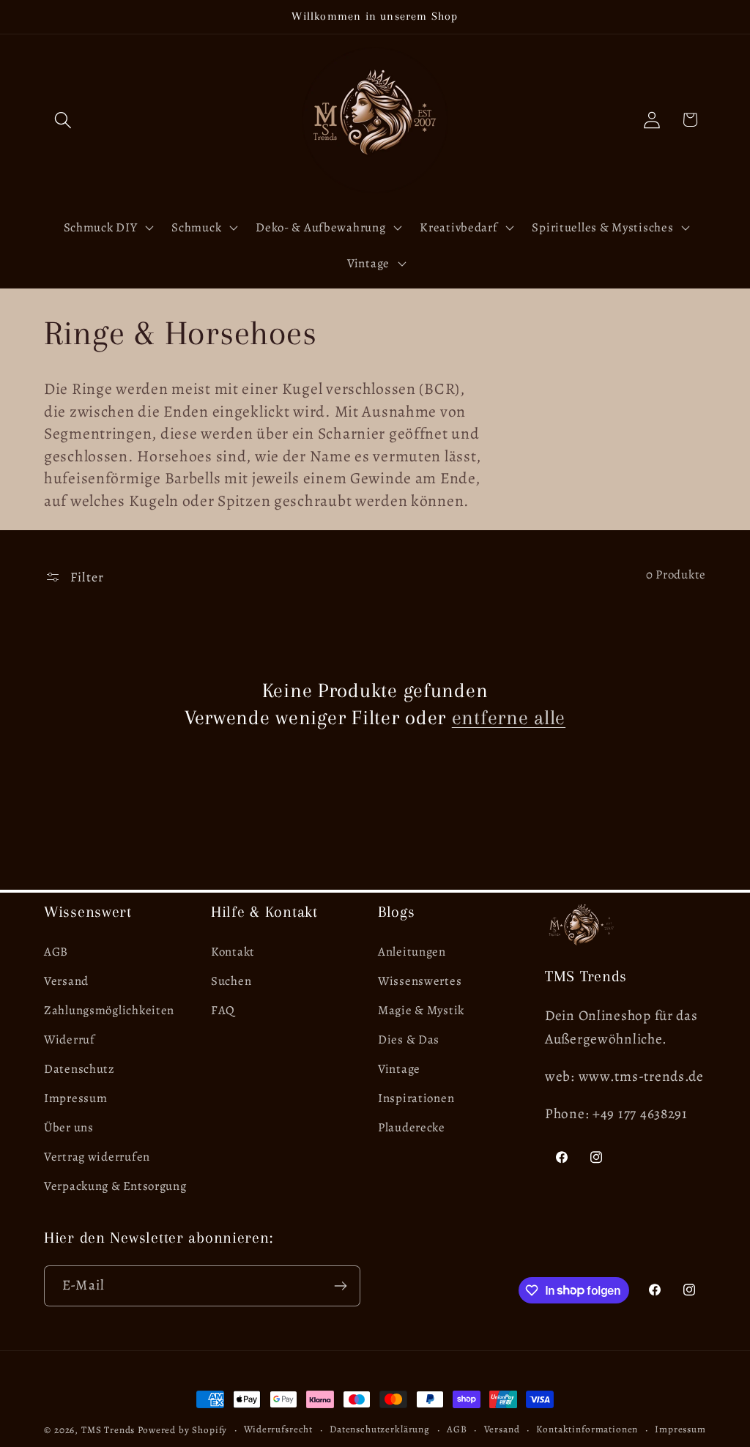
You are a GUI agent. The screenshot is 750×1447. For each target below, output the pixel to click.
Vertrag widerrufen (97, 1156)
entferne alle (508, 717)
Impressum (75, 1098)
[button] (63, 119)
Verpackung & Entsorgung (115, 1186)
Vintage (399, 1068)
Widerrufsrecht (278, 1429)
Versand (66, 980)
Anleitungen (412, 951)
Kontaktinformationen (587, 1429)
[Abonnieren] (340, 1285)
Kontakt (233, 951)
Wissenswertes (419, 980)
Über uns (69, 1127)
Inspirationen (416, 1098)
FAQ (223, 1010)
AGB (56, 951)
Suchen (231, 980)
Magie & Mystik (421, 1010)
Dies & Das (408, 1039)
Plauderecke (411, 1127)
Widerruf (69, 1039)
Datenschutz (79, 1068)
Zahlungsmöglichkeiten (109, 1010)
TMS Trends (108, 1430)
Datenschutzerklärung (380, 1429)
